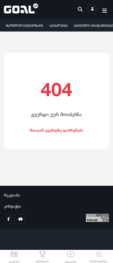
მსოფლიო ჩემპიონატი (24, 25)
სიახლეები (58, 25)
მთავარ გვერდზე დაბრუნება (57, 129)
